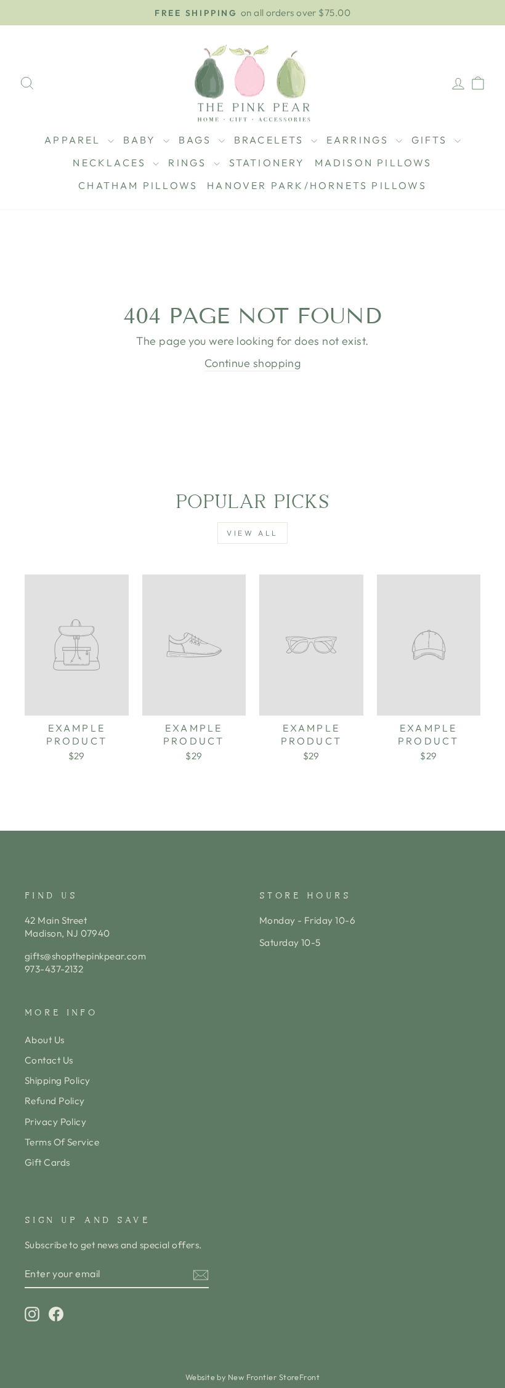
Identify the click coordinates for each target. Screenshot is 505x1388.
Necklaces (111, 162)
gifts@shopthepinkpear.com (85, 956)
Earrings (359, 140)
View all (252, 533)
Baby (141, 140)
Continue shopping (252, 363)
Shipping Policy (58, 1080)
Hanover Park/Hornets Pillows (317, 185)
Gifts (431, 140)
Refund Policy (55, 1101)
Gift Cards (47, 1162)
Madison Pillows (373, 162)
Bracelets (271, 140)
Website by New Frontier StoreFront (252, 1377)
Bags (197, 140)
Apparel (74, 140)
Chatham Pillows (138, 185)
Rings (189, 162)
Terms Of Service (62, 1142)
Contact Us (49, 1060)
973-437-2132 (54, 969)
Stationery (267, 162)
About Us (45, 1040)
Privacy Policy (55, 1122)
